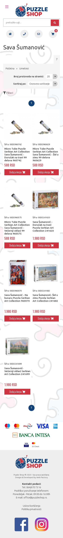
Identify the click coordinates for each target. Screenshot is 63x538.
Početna (10, 68)
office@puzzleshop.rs (35, 497)
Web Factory (42, 477)
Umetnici (24, 68)
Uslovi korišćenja (31, 505)
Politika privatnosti (31, 509)
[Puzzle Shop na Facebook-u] (21, 524)
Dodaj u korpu (15, 172)
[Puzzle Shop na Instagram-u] (42, 524)
